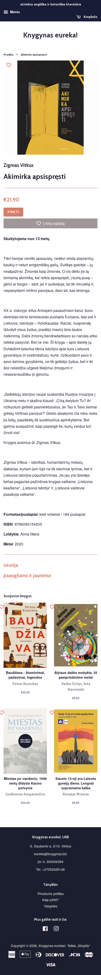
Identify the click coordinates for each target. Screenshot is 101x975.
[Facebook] (45, 929)
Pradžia (8, 54)
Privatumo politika (51, 893)
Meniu (14, 11)
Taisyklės (50, 906)
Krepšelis (90, 17)
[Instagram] (56, 929)
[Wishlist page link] (25, 10)
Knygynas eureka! (50, 35)
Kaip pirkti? (50, 899)
